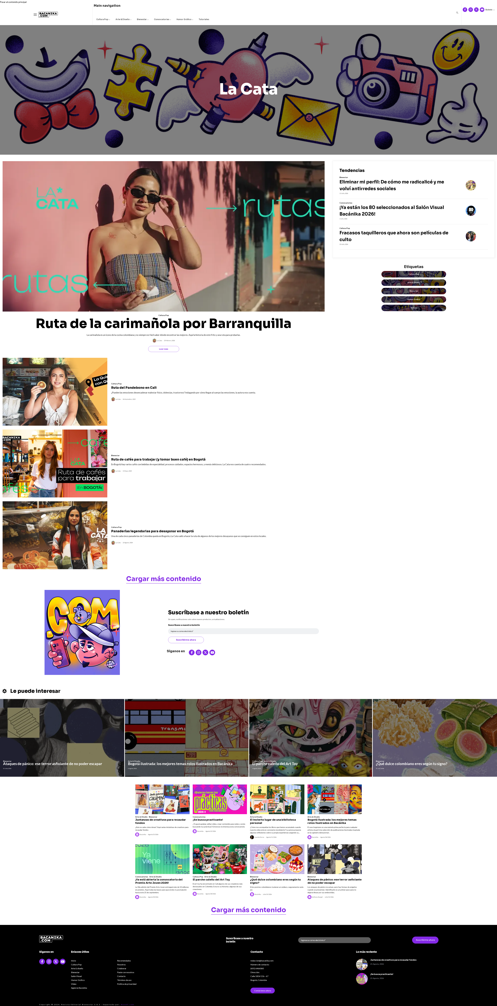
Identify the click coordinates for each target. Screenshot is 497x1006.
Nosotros (121, 964)
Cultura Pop (102, 19)
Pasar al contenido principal (13, 2)
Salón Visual (76, 976)
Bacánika (143, 834)
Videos (414, 308)
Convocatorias (161, 19)
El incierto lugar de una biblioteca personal (273, 821)
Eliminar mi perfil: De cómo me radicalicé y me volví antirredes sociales (391, 185)
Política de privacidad (126, 984)
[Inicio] (46, 15)
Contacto (121, 976)
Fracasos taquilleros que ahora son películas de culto (393, 236)
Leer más (163, 349)
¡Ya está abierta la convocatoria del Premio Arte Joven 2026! (159, 881)
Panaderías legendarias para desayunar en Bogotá (152, 531)
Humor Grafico (413, 299)
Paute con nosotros (125, 972)
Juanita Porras (259, 837)
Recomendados (124, 960)
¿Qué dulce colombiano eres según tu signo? (411, 763)
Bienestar (142, 19)
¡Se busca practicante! (208, 819)
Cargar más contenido (163, 579)
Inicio (73, 960)
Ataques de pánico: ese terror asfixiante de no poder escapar (52, 763)
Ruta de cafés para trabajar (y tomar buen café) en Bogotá (158, 459)
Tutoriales (204, 19)
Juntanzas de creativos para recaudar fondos (160, 821)
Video (73, 984)
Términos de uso (124, 980)
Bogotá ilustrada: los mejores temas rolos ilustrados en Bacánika (180, 763)
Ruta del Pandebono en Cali (134, 388)
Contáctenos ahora (262, 990)
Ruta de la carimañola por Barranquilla (163, 323)
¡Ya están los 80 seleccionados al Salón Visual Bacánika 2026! (391, 211)
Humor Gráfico (184, 19)
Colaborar (121, 968)
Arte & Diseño (123, 19)
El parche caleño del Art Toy (275, 763)
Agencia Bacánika (79, 988)
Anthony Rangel (317, 897)
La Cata (159, 340)
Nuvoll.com (127, 1004)
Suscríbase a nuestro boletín (184, 625)
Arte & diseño (77, 968)
